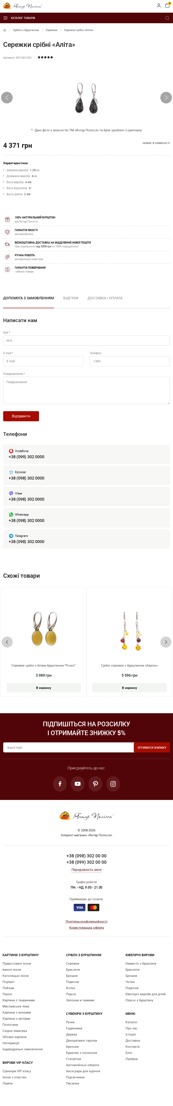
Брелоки (72, 1046)
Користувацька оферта (86, 927)
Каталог (132, 1022)
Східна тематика (15, 1031)
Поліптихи (10, 1024)
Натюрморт (11, 1043)
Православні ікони (17, 963)
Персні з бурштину (139, 1000)
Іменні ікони (12, 969)
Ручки (70, 1022)
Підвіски (72, 982)
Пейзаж (8, 988)
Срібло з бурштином (26, 30)
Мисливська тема (16, 1006)
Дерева (71, 1034)
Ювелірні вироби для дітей (146, 994)
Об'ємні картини (15, 1037)
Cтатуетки (73, 1059)
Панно (7, 994)
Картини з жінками (17, 1012)
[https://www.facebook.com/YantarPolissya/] (60, 784)
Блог (129, 1052)
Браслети (73, 969)
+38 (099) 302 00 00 (86, 862)
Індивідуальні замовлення (23, 1049)
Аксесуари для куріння (83, 1071)
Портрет (9, 982)
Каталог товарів (23, 18)
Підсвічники (75, 1077)
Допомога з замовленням (28, 297)
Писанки (72, 1083)
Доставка (133, 1040)
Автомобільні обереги (82, 1065)
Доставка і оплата (105, 297)
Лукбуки (132, 1059)
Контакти (133, 1046)
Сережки (51, 30)
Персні (71, 994)
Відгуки (70, 297)
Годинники (74, 1028)
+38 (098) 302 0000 (26, 478)
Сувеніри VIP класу (17, 1071)
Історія (131, 1034)
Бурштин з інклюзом (81, 1052)
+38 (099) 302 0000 (26, 456)
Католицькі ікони (16, 975)
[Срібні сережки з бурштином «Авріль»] (129, 629)
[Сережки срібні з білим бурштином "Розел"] (44, 629)
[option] (71, 301)
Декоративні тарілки (81, 1040)
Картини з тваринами (19, 1000)
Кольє (70, 988)
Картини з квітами (16, 1018)
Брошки (72, 975)
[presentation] (7, 97)
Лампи (8, 1083)
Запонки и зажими (80, 1000)
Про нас (132, 1028)
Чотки (130, 982)
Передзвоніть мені (86, 869)
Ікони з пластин (15, 1077)
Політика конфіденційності (87, 921)
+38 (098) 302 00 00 (86, 856)
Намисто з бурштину (141, 963)
